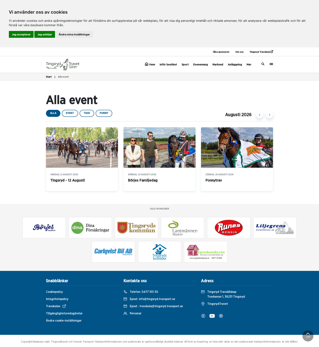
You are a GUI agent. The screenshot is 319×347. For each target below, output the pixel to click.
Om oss (239, 52)
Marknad (217, 64)
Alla (53, 113)
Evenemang (200, 64)
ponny (104, 113)
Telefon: (143, 291)
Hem (152, 64)
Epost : (156, 306)
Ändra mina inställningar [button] (74, 34)
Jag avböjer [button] (44, 34)
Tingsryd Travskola (259, 52)
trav (87, 113)
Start (49, 77)
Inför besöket (168, 64)
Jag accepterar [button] (21, 34)
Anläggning (235, 64)
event (70, 113)
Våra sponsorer (221, 52)
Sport (185, 64)
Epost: (152, 299)
